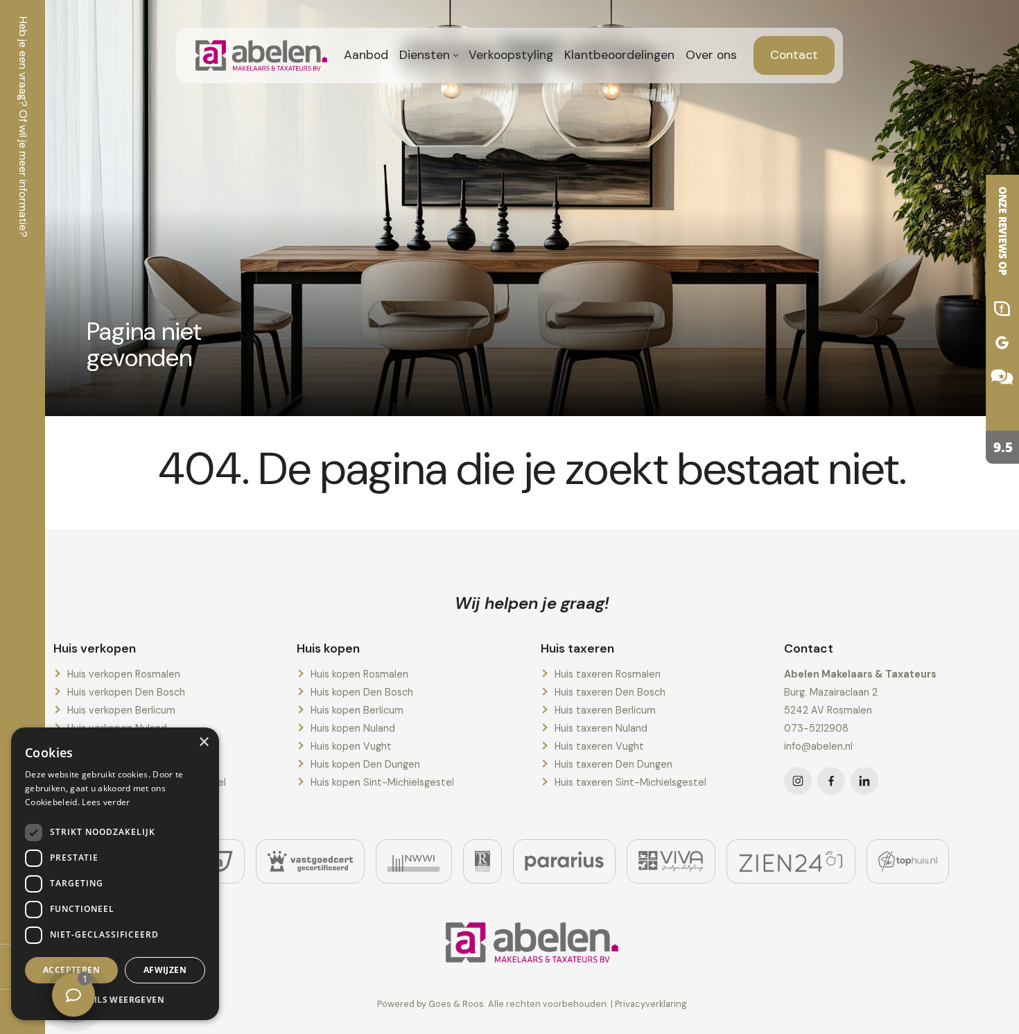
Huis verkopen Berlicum (121, 710)
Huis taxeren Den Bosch (610, 692)
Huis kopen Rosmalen (359, 674)
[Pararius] (564, 861)
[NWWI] (413, 861)
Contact (794, 54)
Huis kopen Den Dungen (365, 764)
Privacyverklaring (651, 1004)
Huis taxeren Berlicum (605, 710)
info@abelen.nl (818, 746)
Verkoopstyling (511, 54)
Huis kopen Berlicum (357, 710)
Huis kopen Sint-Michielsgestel (382, 782)
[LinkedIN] (864, 781)
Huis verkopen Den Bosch (126, 692)
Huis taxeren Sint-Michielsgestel (630, 782)
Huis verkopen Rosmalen (123, 674)
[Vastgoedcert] (310, 861)
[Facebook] (831, 781)
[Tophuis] (907, 861)
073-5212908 (816, 728)
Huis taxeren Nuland (601, 728)
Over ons (711, 54)
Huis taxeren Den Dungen (613, 764)
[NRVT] (482, 861)
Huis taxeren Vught (599, 746)
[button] (115, 999)
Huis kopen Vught (351, 746)
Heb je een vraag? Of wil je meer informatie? (23, 127)
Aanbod (366, 54)
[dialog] (115, 873)
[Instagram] (798, 781)
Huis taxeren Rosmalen (608, 674)
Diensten (424, 54)
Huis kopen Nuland (353, 728)
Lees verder (106, 802)
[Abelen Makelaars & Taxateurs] (991, 319)
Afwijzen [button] (164, 970)
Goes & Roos (456, 1004)
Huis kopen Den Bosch (362, 692)
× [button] (203, 742)
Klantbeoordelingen (619, 54)
